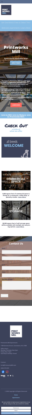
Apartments (16, 397)
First (3, 254)
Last (3, 261)
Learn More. (22, 197)
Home (16, 395)
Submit (4, 295)
